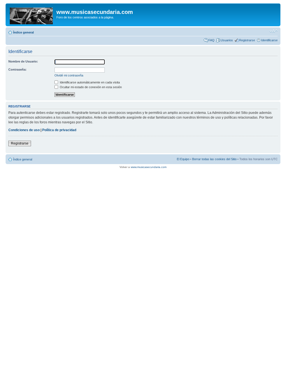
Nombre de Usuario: (23, 61)
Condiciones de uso (24, 130)
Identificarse (269, 40)
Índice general (23, 32)
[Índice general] (31, 15)
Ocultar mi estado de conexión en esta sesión (90, 87)
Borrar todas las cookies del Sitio (214, 159)
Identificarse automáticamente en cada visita (89, 82)
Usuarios (227, 40)
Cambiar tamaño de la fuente (274, 31)
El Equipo (183, 159)
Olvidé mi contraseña (68, 75)
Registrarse (247, 40)
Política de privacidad (59, 130)
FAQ (211, 40)
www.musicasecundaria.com (148, 167)
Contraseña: (17, 69)
